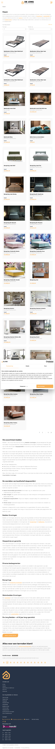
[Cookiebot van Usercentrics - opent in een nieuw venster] (47, 362)
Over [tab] (45, 366)
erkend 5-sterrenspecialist (25, 646)
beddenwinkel (8, 19)
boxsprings (39, 16)
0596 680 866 (7, 719)
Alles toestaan (41, 386)
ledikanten (41, 522)
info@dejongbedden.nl (18, 719)
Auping (20, 17)
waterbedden (46, 16)
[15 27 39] (15, 29)
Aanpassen (22, 386)
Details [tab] (27, 366)
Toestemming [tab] (9, 366)
